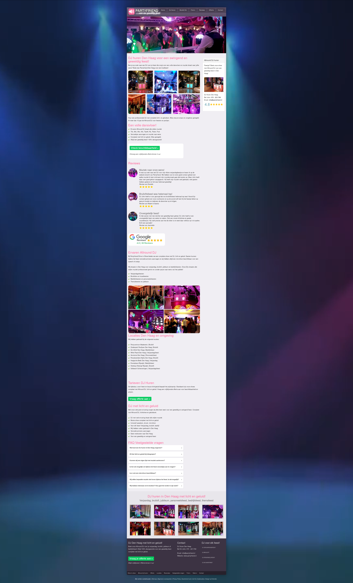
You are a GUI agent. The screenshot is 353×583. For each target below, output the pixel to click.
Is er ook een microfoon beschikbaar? (156, 473)
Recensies (167, 573)
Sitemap (154, 579)
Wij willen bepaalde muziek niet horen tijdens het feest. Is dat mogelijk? (156, 479)
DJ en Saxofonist (207, 562)
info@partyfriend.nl (215, 100)
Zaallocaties (200, 579)
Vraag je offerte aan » (141, 558)
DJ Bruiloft (205, 552)
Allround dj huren (143, 573)
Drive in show (132, 573)
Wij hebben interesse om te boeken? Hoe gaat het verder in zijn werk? (156, 486)
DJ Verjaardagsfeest (209, 547)
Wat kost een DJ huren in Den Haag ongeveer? (156, 448)
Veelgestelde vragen (178, 573)
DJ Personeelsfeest (208, 557)
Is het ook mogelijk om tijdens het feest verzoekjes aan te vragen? (156, 467)
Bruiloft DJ (183, 10)
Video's (195, 573)
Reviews (202, 10)
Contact (220, 10)
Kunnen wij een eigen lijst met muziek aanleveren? (156, 460)
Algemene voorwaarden (165, 579)
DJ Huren (172, 10)
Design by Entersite (211, 579)
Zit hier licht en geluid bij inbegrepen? (156, 454)
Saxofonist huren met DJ (189, 579)
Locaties (159, 573)
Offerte (211, 10)
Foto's (193, 10)
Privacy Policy (177, 579)
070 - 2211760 (216, 97)
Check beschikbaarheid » (144, 148)
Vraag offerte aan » (140, 399)
